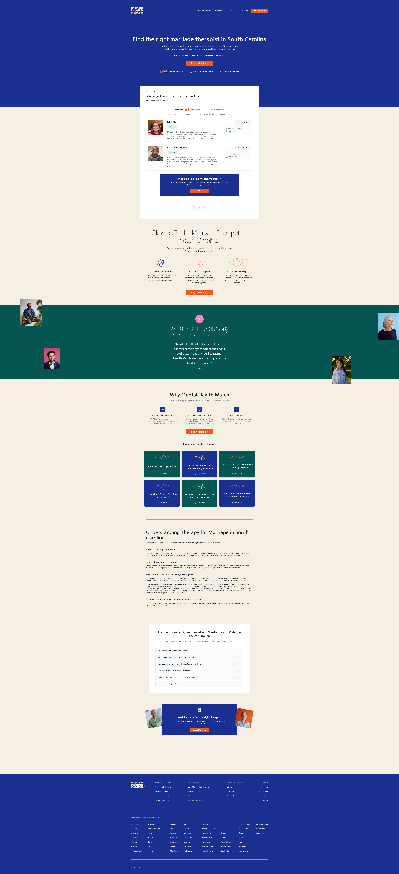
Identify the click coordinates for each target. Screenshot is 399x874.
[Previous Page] (194, 207)
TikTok (265, 796)
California (135, 842)
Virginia (242, 846)
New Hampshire (208, 828)
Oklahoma (225, 828)
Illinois (150, 851)
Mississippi (188, 837)
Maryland (174, 851)
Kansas (173, 833)
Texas (241, 833)
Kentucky (174, 837)
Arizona (134, 833)
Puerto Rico (226, 842)
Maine (172, 846)
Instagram (263, 791)
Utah (241, 837)
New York (206, 842)
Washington (244, 851)
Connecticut (136, 851)
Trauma (199, 55)
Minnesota (188, 833)
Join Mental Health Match (199, 787)
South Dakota (244, 824)
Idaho (149, 846)
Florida (150, 833)
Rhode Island (226, 846)
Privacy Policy (232, 796)
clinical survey (230, 603)
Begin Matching (259, 11)
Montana (187, 846)
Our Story (231, 791)
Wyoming (260, 833)
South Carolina (159, 92)
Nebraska (188, 851)
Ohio (223, 824)
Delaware (151, 824)
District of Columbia (155, 828)
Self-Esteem (220, 55)
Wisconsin (260, 828)
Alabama (135, 824)
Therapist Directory (163, 796)
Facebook (264, 787)
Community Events (203, 11)
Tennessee (243, 828)
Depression (208, 55)
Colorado (135, 846)
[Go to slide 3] (201, 368)
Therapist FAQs (194, 796)
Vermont (242, 842)
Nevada (205, 824)
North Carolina (208, 846)
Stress (192, 55)
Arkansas (135, 837)
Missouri (187, 842)
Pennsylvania (226, 837)
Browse (149, 92)
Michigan (187, 828)
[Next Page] (204, 207)
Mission (230, 787)
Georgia (150, 837)
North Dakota (207, 851)
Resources (230, 11)
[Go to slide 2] (199, 368)
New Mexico (207, 837)
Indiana (173, 824)
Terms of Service (162, 800)
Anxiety (185, 55)
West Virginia (262, 824)
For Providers (243, 11)
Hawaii (150, 842)
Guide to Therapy (162, 791)
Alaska (134, 828)
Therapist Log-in (195, 791)
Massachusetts (190, 824)
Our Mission (218, 11)
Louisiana (174, 842)
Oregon (224, 833)
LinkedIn (264, 800)
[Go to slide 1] (197, 368)
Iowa (172, 828)
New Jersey (207, 833)
